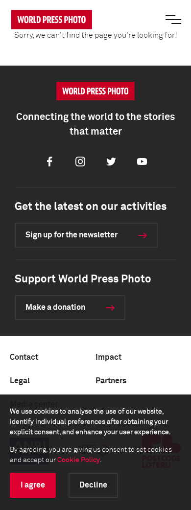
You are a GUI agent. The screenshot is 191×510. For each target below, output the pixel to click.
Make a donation (55, 307)
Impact (108, 357)
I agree (33, 485)
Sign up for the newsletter (71, 235)
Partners (111, 381)
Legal (20, 381)
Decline (93, 485)
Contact (24, 357)
